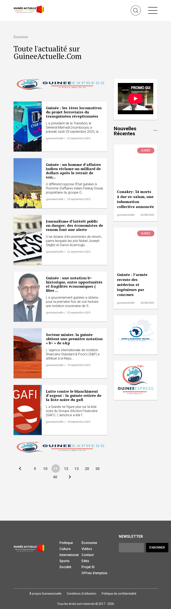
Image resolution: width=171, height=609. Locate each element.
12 (66, 468)
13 (76, 468)
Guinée (146, 150)
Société (65, 567)
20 (87, 468)
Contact (88, 555)
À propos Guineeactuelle (45, 593)
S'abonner (157, 547)
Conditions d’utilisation (81, 593)
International (69, 555)
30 (97, 468)
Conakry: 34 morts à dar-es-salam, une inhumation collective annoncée (135, 199)
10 (45, 468)
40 (55, 477)
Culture (64, 549)
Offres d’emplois (94, 573)
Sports (64, 561)
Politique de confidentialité (119, 593)
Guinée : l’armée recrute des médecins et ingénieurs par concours (132, 284)
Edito (85, 561)
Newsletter (131, 536)
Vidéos (87, 549)
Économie (89, 543)
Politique (66, 543)
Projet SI (88, 567)
